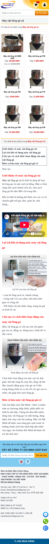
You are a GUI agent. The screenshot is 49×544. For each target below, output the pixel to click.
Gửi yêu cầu (41, 455)
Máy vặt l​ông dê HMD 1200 (12, 57)
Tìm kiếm (42, 13)
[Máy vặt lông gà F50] (37, 43)
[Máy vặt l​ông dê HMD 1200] (12, 43)
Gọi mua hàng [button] (25, 541)
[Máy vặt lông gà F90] (37, 114)
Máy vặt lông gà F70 (36, 92)
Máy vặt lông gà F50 (36, 56)
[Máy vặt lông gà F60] (12, 79)
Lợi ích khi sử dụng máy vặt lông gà (21, 152)
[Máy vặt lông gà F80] (12, 114)
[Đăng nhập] (45, 4)
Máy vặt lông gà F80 (12, 127)
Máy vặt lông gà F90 (36, 127)
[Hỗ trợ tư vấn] (45, 521)
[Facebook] (27, 461)
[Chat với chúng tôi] (45, 528)
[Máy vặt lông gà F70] (37, 79)
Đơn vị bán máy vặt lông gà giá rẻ (20, 163)
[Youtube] (21, 461)
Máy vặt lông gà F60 (12, 92)
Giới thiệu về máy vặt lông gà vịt (19, 149)
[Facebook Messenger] (45, 514)
